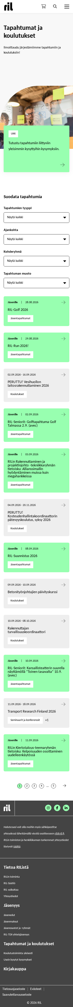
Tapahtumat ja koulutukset (29, 944)
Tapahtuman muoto (17, 273)
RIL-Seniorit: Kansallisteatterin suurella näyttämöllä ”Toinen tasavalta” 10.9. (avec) (36, 671)
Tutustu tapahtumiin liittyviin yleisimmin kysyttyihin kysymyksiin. (34, 146)
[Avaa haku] (55, 6)
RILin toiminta (12, 876)
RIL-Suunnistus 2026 (22, 556)
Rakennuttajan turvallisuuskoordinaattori (26, 630)
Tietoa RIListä (16, 867)
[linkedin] (66, 808)
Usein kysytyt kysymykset (18, 959)
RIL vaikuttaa (11, 889)
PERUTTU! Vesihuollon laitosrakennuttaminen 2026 (28, 384)
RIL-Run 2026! (18, 346)
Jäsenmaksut (11, 921)
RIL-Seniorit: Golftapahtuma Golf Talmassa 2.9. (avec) (32, 424)
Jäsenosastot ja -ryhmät (17, 928)
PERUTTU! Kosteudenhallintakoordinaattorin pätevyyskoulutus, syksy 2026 (32, 516)
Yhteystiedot (11, 896)
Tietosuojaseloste (13, 989)
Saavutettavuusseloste (16, 994)
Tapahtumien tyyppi (18, 208)
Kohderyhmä (12, 251)
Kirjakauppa (15, 969)
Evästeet (35, 989)
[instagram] (48, 808)
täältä (16, 846)
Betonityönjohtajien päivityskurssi (33, 592)
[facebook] (57, 808)
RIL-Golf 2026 (18, 310)
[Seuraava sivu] (64, 786)
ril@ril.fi (59, 833)
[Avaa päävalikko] (66, 6)
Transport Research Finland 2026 (32, 712)
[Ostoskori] (43, 6)
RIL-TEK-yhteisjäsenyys (16, 934)
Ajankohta (11, 230)
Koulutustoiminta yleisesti (18, 953)
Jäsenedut (9, 915)
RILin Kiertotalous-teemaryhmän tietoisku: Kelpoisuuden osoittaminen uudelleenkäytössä (35, 751)
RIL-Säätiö (9, 883)
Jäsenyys (12, 905)
